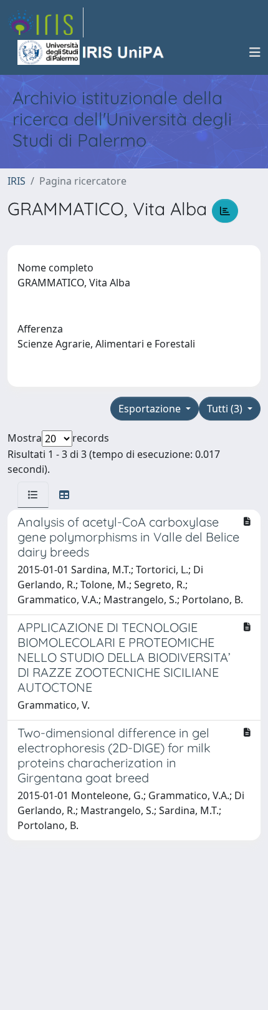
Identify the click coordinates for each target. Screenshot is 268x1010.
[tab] (33, 495)
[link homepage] (45, 22)
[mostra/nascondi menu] (255, 52)
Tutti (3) (226, 408)
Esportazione (150, 408)
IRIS (16, 181)
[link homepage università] (91, 52)
